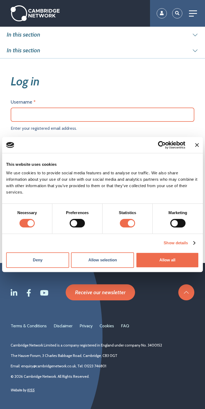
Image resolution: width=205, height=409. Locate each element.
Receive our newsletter (100, 292)
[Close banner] (197, 145)
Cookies (107, 325)
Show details (176, 243)
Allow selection (102, 260)
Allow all (167, 260)
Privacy (86, 325)
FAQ (125, 325)
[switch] (77, 223)
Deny (37, 260)
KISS (31, 390)
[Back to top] (186, 292)
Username (21, 102)
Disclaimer (63, 325)
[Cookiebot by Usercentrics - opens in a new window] (162, 145)
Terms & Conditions (29, 325)
